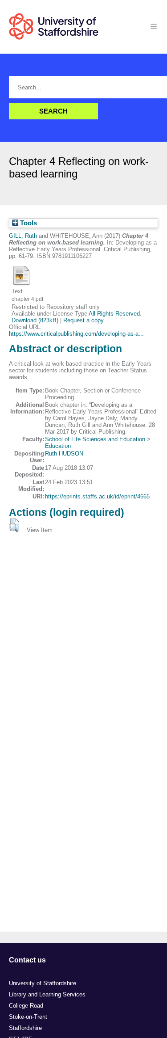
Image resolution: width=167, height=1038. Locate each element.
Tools (27, 223)
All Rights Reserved (114, 313)
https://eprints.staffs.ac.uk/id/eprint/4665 (97, 496)
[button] (14, 525)
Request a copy (83, 320)
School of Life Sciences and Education (95, 439)
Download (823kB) (35, 320)
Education (58, 446)
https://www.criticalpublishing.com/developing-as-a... (76, 333)
